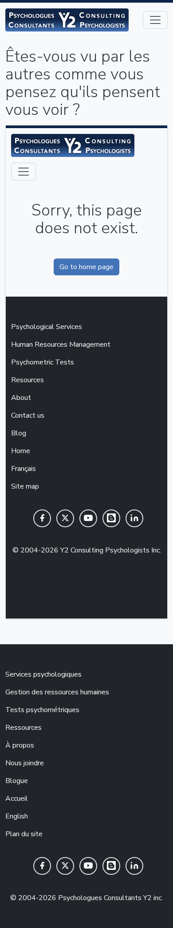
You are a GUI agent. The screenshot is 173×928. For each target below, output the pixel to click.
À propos (19, 745)
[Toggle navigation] (155, 20)
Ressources (23, 727)
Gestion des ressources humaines (57, 692)
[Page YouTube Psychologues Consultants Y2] (88, 866)
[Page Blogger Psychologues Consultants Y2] (111, 866)
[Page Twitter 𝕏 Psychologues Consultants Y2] (65, 866)
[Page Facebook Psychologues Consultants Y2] (42, 866)
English (16, 816)
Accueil (16, 798)
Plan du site (24, 834)
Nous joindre (24, 763)
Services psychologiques (43, 674)
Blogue (16, 781)
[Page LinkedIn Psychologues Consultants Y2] (134, 866)
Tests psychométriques (42, 710)
